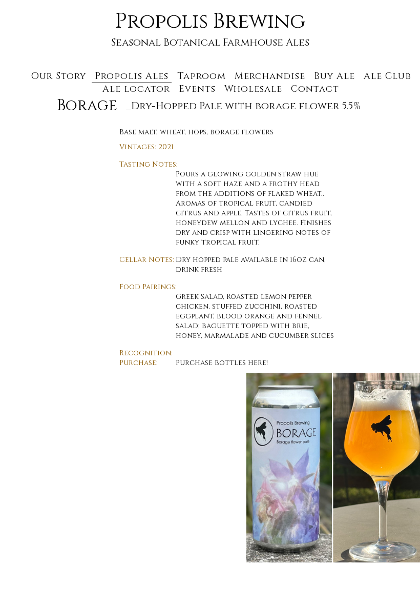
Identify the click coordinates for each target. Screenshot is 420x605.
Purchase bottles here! (222, 363)
